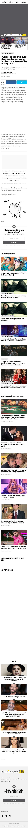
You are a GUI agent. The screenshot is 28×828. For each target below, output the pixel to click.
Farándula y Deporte (7, 316)
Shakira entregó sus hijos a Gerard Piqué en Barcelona (13, 496)
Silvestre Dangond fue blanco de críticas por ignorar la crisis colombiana (20, 46)
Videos (11, 53)
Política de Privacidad (13, 826)
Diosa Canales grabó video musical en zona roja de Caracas (13, 297)
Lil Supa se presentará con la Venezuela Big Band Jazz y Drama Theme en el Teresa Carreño (13, 363)
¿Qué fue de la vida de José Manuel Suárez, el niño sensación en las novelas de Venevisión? (14, 714)
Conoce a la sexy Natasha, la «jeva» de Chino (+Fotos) (13, 274)
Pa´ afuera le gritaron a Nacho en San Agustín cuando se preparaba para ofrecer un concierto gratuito (7, 46)
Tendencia (24, 2)
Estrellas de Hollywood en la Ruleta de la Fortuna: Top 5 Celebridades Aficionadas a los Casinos (13, 417)
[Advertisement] (14, 18)
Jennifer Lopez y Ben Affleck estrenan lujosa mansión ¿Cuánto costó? (13, 444)
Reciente (4, 2)
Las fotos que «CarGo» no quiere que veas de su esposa (14, 733)
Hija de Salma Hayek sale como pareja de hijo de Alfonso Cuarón (12, 522)
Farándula (5, 53)
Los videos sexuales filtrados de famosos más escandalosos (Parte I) (14, 751)
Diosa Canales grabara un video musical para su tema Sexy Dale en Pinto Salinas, (13, 90)
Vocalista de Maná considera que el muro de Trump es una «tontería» (13, 387)
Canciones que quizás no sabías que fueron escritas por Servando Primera (14, 679)
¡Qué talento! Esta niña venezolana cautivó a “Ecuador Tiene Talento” (13, 340)
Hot (17, 2)
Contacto (22, 826)
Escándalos (5, 381)
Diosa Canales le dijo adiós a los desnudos (12, 319)
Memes (11, 336)
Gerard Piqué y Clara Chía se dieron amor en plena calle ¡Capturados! (13, 471)
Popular (11, 2)
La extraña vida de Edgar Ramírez (14, 697)
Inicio (4, 826)
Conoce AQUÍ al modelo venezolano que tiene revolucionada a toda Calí (13, 547)
